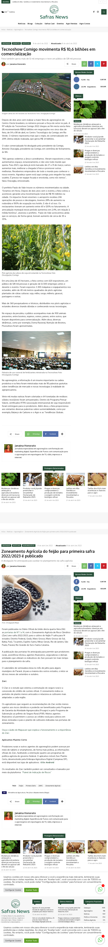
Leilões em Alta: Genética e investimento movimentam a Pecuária (35, 2)
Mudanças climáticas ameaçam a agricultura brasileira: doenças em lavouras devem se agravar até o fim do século (89, 127)
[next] (105, 2)
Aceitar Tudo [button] (31, 940)
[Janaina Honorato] (3, 64)
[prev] (100, 2)
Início (3, 30)
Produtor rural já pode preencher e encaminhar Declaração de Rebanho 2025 (95, 140)
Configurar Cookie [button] (13, 940)
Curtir (103, 80)
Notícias (10, 30)
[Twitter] (97, 64)
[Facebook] (94, 12)
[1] (100, 941)
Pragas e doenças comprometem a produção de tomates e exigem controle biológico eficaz (94, 154)
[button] (104, 11)
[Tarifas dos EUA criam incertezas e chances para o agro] (97, 479)
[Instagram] (98, 12)
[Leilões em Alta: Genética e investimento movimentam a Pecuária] (78, 169)
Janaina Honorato (18, 64)
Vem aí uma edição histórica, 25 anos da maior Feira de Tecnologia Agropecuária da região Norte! (43, 921)
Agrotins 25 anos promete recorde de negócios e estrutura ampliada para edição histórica (42, 909)
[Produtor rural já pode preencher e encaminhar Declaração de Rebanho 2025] (78, 139)
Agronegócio (18, 30)
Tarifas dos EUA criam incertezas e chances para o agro (97, 490)
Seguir (103, 87)
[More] (62, 434)
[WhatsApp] (84, 64)
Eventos (16, 43)
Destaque (6, 43)
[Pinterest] (104, 64)
